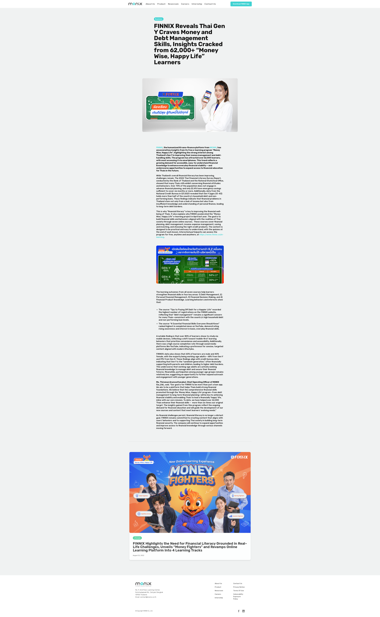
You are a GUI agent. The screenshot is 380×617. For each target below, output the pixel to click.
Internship (197, 4)
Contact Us (210, 4)
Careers (185, 4)
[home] (135, 4)
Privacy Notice (239, 587)
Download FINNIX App (241, 4)
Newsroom (173, 4)
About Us (150, 4)
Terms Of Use (238, 591)
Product (161, 4)
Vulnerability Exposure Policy (238, 596)
